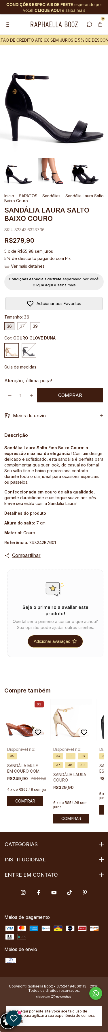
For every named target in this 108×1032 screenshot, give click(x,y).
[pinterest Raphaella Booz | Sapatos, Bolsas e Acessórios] (85, 892)
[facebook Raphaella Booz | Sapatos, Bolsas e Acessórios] (38, 892)
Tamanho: (16, 317)
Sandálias (51, 195)
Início (9, 195)
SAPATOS (28, 195)
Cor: (30, 337)
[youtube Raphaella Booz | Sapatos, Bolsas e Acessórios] (54, 892)
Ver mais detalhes (27, 266)
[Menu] (8, 24)
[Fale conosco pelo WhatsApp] (95, 993)
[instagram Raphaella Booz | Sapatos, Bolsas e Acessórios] (23, 892)
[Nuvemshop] (54, 997)
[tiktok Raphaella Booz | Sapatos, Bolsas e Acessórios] (69, 892)
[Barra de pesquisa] (89, 24)
